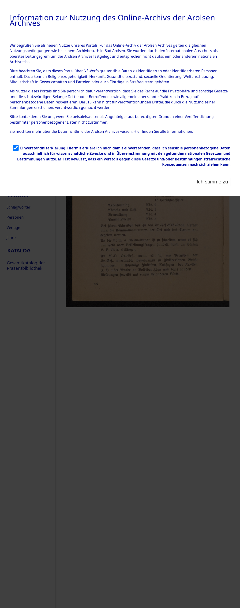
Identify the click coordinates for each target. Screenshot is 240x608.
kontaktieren (30, 116)
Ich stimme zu (212, 182)
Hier (137, 131)
